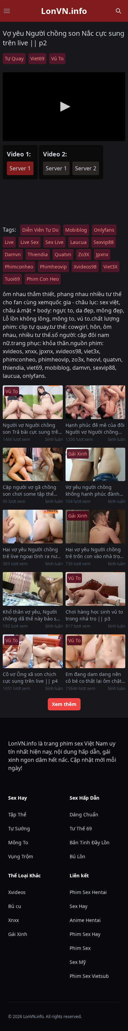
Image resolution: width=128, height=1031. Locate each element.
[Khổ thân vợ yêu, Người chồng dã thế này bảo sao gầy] (33, 589)
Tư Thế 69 (81, 828)
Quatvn (63, 254)
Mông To (18, 842)
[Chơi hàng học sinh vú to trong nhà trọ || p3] (96, 589)
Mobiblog (76, 230)
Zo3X (83, 254)
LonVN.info (64, 10)
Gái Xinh (17, 934)
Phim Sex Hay (85, 934)
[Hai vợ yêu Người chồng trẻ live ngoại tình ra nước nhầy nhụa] (33, 526)
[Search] (118, 11)
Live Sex (29, 242)
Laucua (78, 242)
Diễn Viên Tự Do (40, 230)
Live (9, 242)
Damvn (13, 254)
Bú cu (14, 906)
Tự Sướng (19, 828)
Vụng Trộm (20, 856)
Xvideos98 (85, 266)
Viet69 (37, 58)
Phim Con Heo (43, 279)
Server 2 (85, 168)
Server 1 (20, 168)
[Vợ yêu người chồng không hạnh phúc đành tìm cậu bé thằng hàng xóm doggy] (96, 464)
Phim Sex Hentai (88, 892)
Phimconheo (19, 266)
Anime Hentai (85, 920)
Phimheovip (53, 266)
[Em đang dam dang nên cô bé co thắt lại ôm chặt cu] (96, 651)
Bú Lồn (77, 856)
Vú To (57, 58)
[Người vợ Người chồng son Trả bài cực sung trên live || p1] (33, 402)
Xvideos (17, 892)
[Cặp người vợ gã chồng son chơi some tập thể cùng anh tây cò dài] (33, 464)
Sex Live (54, 242)
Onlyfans (104, 230)
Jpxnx (102, 254)
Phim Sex (80, 948)
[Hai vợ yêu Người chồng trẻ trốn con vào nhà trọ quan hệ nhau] (96, 526)
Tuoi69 (12, 279)
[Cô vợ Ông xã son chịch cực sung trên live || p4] (33, 651)
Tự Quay (14, 58)
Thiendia (38, 254)
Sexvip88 (104, 242)
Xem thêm (64, 704)
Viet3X (110, 266)
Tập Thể (17, 814)
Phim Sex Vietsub (89, 976)
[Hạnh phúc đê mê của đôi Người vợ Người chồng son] (96, 402)
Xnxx (13, 920)
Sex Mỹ (78, 962)
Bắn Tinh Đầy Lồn (90, 842)
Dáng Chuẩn (84, 814)
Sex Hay (78, 906)
